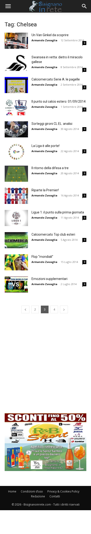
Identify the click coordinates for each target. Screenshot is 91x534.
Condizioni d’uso (32, 491)
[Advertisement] (45, 367)
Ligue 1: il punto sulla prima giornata (58, 212)
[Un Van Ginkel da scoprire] (16, 41)
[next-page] (64, 309)
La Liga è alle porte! (46, 146)
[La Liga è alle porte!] (16, 151)
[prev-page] (25, 309)
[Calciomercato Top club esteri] (16, 240)
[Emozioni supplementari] (16, 284)
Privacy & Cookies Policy (63, 491)
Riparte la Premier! (45, 190)
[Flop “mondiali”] (16, 262)
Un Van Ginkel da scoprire (50, 35)
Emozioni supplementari (49, 279)
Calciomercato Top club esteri (53, 234)
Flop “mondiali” (42, 256)
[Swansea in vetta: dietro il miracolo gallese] (16, 63)
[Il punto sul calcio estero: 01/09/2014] (16, 107)
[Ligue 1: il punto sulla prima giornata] (16, 218)
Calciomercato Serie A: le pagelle (56, 79)
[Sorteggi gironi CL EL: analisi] (16, 129)
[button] (7, 6)
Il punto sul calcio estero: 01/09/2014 (59, 101)
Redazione (38, 496)
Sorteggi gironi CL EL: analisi (52, 124)
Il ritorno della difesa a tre (50, 168)
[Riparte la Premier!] (16, 196)
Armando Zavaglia (44, 40)
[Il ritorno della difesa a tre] (16, 174)
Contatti (54, 496)
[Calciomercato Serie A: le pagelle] (16, 85)
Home (12, 491)
